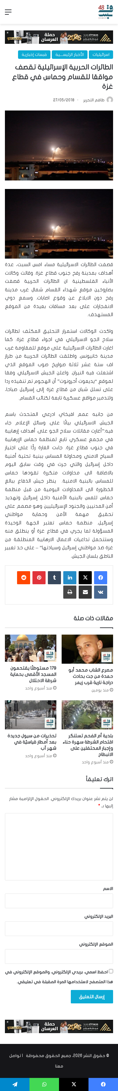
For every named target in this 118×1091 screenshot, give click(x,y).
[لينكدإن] (69, 577)
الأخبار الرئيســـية (69, 54)
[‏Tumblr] (54, 577)
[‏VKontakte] (100, 592)
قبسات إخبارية (34, 54)
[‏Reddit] (23, 577)
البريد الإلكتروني (98, 916)
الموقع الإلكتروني (96, 944)
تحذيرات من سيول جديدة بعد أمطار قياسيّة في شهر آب (32, 742)
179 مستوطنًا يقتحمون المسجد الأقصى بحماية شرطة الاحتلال (33, 674)
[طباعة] (69, 592)
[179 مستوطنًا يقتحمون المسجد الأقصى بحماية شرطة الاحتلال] (30, 648)
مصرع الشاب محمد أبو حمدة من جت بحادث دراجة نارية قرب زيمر (91, 676)
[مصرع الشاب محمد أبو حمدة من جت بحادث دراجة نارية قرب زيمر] (87, 649)
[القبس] (105, 12)
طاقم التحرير (94, 100)
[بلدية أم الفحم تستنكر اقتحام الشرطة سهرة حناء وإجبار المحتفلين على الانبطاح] (87, 714)
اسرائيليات (100, 54)
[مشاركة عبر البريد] (85, 592)
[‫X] (85, 577)
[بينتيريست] (39, 577)
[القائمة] (8, 14)
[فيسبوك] (100, 577)
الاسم (108, 888)
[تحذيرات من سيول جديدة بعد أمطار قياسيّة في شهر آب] (30, 714)
